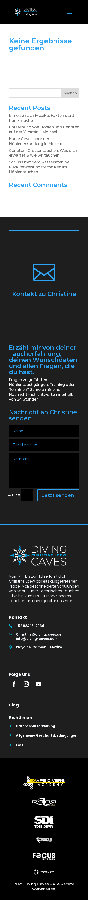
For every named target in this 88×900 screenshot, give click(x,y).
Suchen (70, 93)
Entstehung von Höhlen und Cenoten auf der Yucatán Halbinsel (44, 129)
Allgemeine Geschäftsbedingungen (46, 735)
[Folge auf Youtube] (38, 684)
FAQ (19, 744)
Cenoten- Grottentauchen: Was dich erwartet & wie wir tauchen (43, 153)
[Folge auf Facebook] (14, 684)
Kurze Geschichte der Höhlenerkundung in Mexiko (35, 141)
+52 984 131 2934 (30, 626)
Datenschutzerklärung (35, 726)
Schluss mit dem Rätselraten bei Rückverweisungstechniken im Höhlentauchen (39, 167)
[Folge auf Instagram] (26, 684)
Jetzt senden (58, 495)
